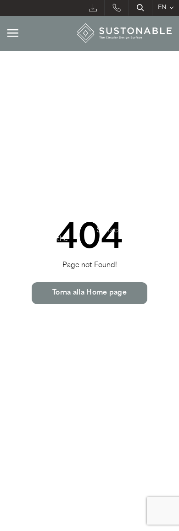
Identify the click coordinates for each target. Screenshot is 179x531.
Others (109, 159)
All (12, 159)
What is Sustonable (39, 198)
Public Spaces (122, 79)
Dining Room (120, 143)
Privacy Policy (27, 451)
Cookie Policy (74, 451)
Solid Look (25, 127)
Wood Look (27, 111)
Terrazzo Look (32, 143)
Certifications (119, 198)
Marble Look (29, 79)
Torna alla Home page (89, 293)
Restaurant (116, 111)
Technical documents (132, 214)
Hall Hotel (114, 127)
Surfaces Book (120, 230)
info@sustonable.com (46, 388)
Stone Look (27, 95)
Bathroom (115, 95)
